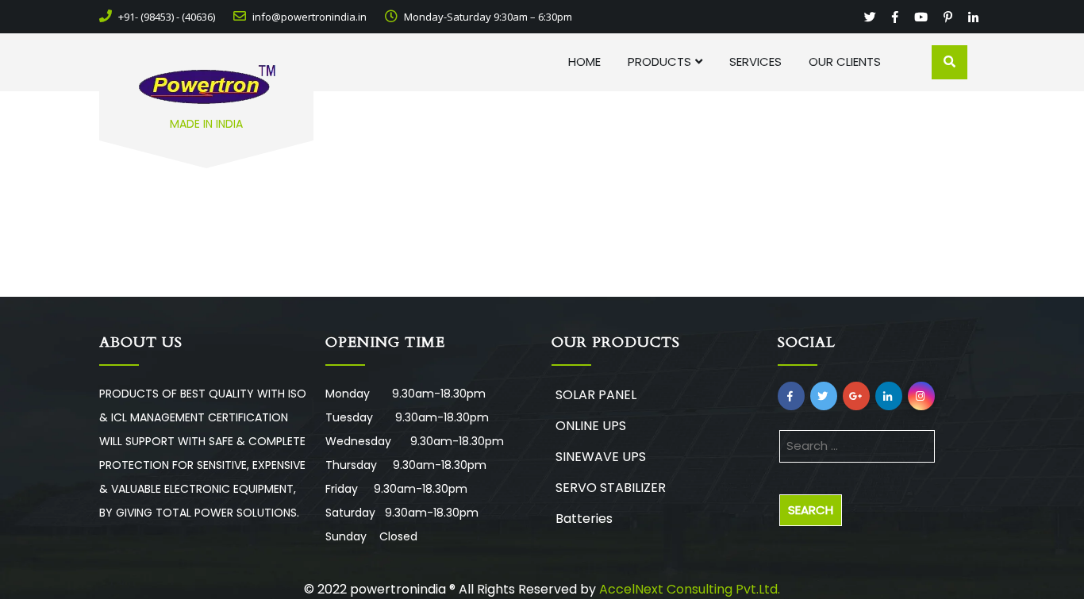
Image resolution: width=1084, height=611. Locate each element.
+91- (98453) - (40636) (165, 17)
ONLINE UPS (590, 426)
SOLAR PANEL (595, 395)
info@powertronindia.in (308, 17)
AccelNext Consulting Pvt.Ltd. (689, 589)
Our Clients (845, 61)
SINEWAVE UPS (600, 457)
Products (659, 61)
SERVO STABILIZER (610, 487)
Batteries (584, 518)
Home (584, 61)
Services (755, 61)
